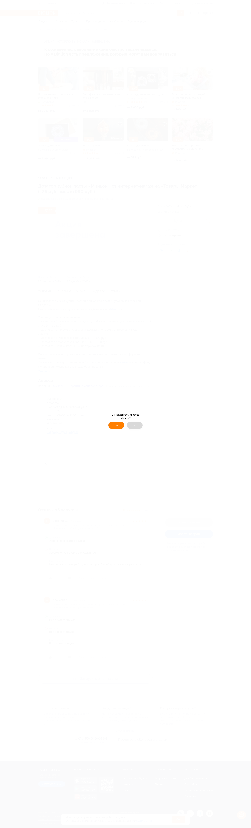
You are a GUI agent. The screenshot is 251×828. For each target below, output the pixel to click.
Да (116, 425)
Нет (135, 425)
